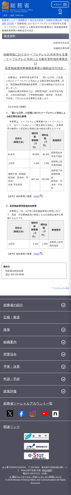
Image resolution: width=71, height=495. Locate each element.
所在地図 (47, 470)
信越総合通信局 (54, 20)
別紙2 (37, 254)
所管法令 (10, 354)
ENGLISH (19, 15)
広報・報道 (11, 317)
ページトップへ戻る (61, 288)
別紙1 (37, 196)
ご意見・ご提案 (8, 15)
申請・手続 (11, 379)
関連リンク (11, 427)
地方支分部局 (36, 20)
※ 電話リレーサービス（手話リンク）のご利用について (35, 477)
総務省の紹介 (13, 305)
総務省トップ (8, 20)
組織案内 (22, 20)
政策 (6, 329)
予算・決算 (11, 366)
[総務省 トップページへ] (17, 7)
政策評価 (10, 391)
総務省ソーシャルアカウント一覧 (28, 403)
